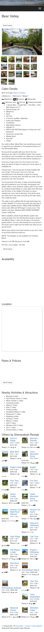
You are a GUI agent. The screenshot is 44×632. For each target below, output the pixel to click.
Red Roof (14, 563)
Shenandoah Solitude (11, 587)
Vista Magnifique (35, 595)
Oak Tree (34, 536)
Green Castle (13, 495)
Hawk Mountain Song (34, 496)
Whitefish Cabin (34, 608)
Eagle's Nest (15, 467)
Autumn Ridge (13, 439)
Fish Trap (14, 480)
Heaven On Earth (35, 510)
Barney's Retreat (34, 439)
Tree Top (34, 581)
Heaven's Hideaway (34, 524)
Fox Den (34, 480)
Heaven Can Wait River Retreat (15, 511)
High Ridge (15, 536)
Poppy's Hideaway (34, 550)
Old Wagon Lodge (15, 550)
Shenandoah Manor (30, 569)
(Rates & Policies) (19, 93)
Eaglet (33, 467)
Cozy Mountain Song (34, 453)
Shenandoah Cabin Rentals (17, 3)
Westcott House (14, 608)
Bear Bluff (14, 451)
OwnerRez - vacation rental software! (29, 626)
